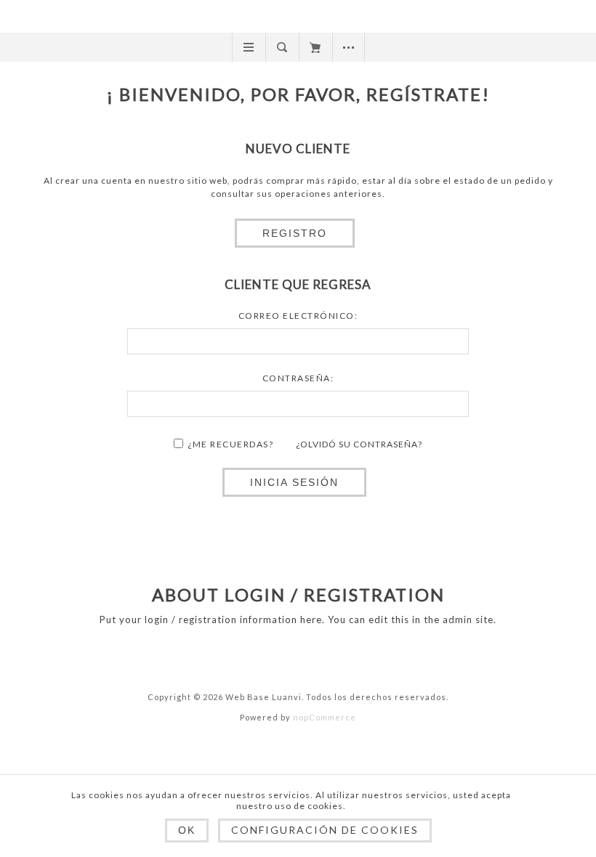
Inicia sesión (294, 482)
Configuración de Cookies (325, 830)
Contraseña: (298, 378)
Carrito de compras (315, 47)
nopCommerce (324, 717)
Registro (294, 233)
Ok (187, 830)
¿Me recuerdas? (230, 444)
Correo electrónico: (298, 315)
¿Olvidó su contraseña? (359, 444)
